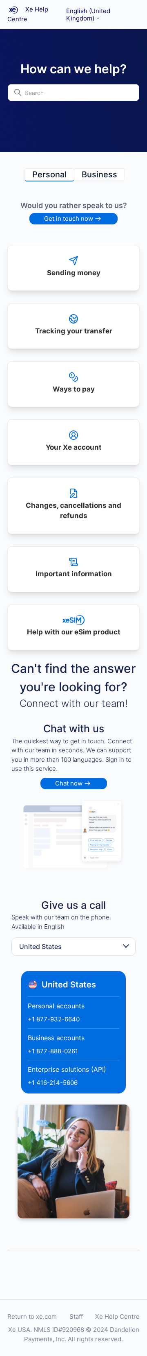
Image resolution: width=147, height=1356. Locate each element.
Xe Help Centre (117, 1316)
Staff (76, 1316)
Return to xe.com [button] (32, 1316)
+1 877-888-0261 (53, 1051)
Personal (49, 174)
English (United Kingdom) (88, 14)
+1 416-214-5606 (53, 1083)
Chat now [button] (68, 783)
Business (99, 174)
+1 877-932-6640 (54, 1019)
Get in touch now (68, 218)
